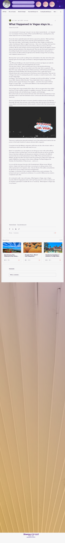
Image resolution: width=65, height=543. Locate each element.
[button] (60, 6)
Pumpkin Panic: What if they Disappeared (31, 255)
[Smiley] (62, 6)
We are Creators (12, 11)
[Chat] (57, 6)
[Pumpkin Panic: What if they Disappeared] (32, 247)
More (55, 11)
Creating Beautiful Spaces (45, 11)
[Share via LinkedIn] (15, 229)
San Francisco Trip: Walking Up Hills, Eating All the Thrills (11, 255)
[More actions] (55, 20)
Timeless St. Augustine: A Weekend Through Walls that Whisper (52, 255)
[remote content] (32, 203)
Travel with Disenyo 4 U (33, 11)
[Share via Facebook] (9, 229)
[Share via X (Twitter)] (12, 229)
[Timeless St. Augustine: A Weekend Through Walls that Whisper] (53, 247)
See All (61, 240)
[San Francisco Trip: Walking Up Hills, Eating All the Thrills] (12, 247)
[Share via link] (19, 229)
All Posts (4, 11)
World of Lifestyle (22, 11)
